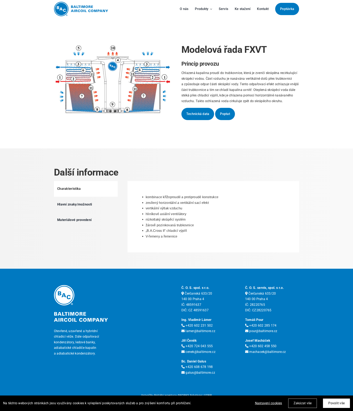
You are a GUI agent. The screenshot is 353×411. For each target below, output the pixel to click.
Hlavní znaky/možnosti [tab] (74, 204)
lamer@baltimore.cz (200, 331)
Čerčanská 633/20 (198, 293)
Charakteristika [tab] (69, 189)
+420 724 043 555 (199, 346)
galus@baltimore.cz (200, 373)
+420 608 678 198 (199, 367)
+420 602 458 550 (262, 346)
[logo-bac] (81, 3)
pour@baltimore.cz (262, 331)
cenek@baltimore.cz (200, 352)
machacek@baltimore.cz (267, 352)
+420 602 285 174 (262, 325)
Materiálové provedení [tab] (74, 220)
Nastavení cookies (268, 403)
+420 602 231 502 (199, 325)
